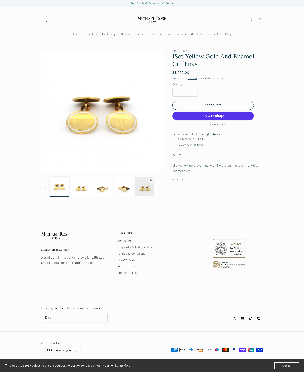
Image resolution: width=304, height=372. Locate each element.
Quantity (177, 85)
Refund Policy (126, 266)
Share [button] (180, 154)
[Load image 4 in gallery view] (123, 186)
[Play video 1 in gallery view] (144, 186)
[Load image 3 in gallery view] (102, 186)
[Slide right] (159, 187)
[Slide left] (45, 187)
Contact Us (124, 241)
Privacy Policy (126, 260)
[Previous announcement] (42, 3)
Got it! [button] (286, 365)
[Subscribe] (103, 318)
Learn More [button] (122, 365)
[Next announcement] (262, 3)
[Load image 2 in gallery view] (81, 186)
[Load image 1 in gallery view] (59, 186)
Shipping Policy (127, 273)
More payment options (213, 125)
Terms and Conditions (131, 254)
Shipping (192, 78)
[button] (45, 20)
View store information (190, 145)
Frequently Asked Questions (135, 247)
